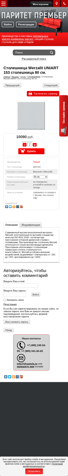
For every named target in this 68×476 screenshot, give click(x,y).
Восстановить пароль (16, 322)
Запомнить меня (15, 300)
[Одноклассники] (14, 206)
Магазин (15, 77)
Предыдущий (12, 85)
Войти (8, 24)
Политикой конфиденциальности (43, 465)
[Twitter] (11, 206)
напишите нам (25, 366)
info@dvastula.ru (27, 363)
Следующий (50, 85)
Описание (11, 224)
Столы (23, 77)
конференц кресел (22, 39)
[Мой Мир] (18, 206)
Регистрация (26, 24)
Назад (8, 330)
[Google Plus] (22, 206)
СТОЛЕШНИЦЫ (33, 77)
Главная (6, 77)
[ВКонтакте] (7, 206)
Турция (36, 162)
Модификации (31, 224)
